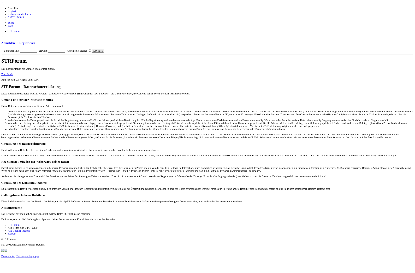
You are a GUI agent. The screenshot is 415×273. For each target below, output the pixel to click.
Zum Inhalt (7, 74)
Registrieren (27, 43)
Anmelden (8, 43)
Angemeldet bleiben (77, 50)
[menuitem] (13, 8)
